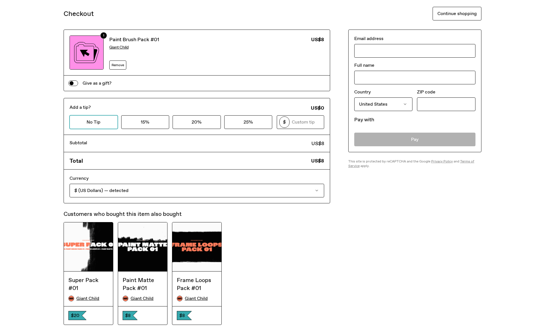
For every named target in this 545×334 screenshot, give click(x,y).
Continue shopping (457, 13)
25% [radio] (248, 122)
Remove (118, 65)
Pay (415, 139)
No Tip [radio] (93, 122)
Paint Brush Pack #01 (134, 39)
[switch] (73, 83)
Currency (79, 178)
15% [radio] (145, 122)
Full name (364, 65)
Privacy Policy (442, 161)
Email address (368, 38)
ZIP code (426, 92)
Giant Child (119, 47)
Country (362, 92)
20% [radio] (197, 122)
